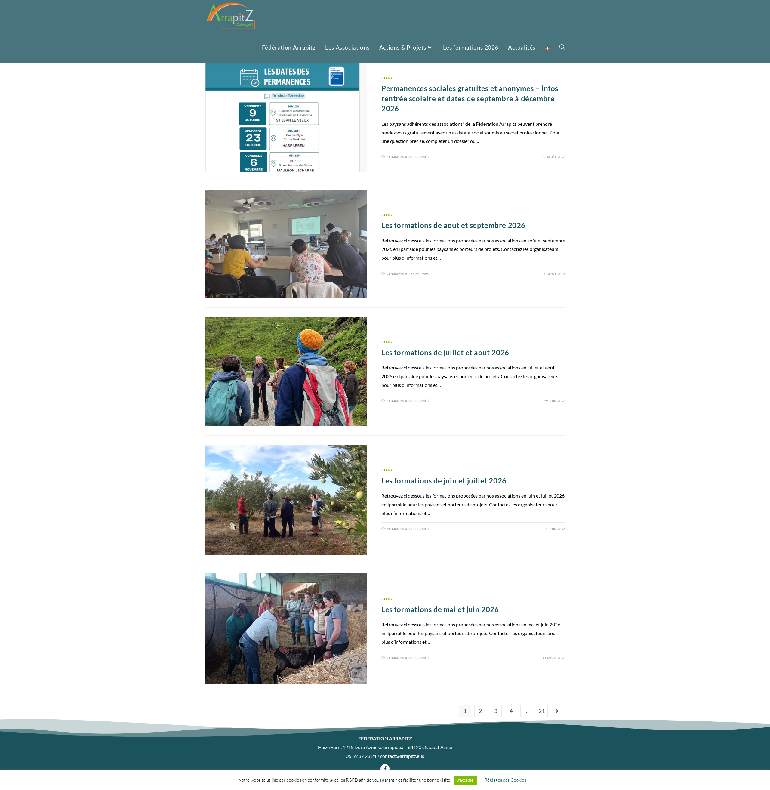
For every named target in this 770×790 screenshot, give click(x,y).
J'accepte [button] (465, 780)
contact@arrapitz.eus (402, 756)
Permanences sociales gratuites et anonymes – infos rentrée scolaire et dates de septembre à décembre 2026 (469, 98)
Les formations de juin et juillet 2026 (444, 480)
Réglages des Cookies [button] (505, 780)
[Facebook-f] (385, 768)
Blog (386, 78)
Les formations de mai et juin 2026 (440, 609)
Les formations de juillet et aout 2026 (445, 352)
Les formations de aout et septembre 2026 (453, 225)
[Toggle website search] (562, 47)
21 (542, 711)
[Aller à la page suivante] (557, 711)
